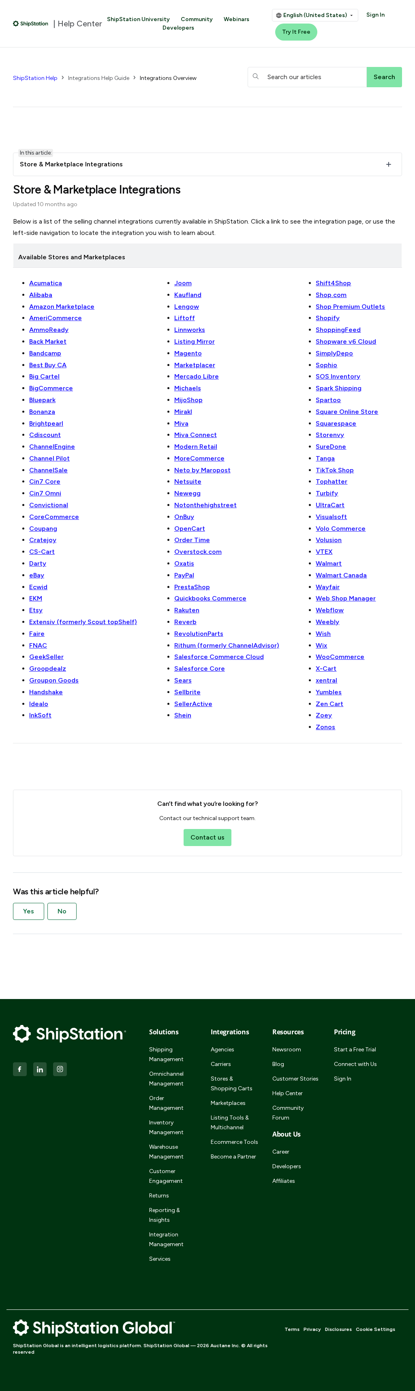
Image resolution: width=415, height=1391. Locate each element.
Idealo (38, 704)
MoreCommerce (199, 458)
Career (280, 1151)
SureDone (331, 446)
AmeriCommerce (55, 318)
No (62, 911)
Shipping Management (166, 1054)
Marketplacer (194, 365)
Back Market (47, 341)
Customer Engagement (166, 1176)
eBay (36, 575)
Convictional (48, 505)
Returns (159, 1195)
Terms (292, 1329)
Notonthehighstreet (205, 505)
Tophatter (331, 481)
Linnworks (189, 330)
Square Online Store (347, 412)
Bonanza (42, 412)
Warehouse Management (166, 1151)
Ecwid (38, 587)
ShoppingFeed (338, 330)
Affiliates (283, 1181)
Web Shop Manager (346, 598)
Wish (323, 633)
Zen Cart (329, 704)
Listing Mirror (194, 341)
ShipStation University (138, 19)
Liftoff (184, 318)
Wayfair (328, 587)
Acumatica (45, 283)
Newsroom (286, 1049)
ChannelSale (48, 470)
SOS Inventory (338, 376)
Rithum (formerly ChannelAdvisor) (226, 645)
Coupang (43, 528)
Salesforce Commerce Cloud (219, 657)
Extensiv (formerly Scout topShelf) (83, 622)
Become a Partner (233, 1156)
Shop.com (331, 295)
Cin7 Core (44, 481)
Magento (188, 353)
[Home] (30, 23)
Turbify (327, 493)
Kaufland (187, 295)
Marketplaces (228, 1103)
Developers (178, 27)
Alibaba (40, 295)
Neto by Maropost (202, 470)
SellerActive (193, 704)
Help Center (287, 1093)
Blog (278, 1064)
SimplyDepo (334, 353)
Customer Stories (295, 1078)
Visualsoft (331, 517)
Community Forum (288, 1113)
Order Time (192, 540)
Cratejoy (42, 540)
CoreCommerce (54, 517)
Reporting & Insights (164, 1215)
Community (197, 19)
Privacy (312, 1329)
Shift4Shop (333, 283)
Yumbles (329, 692)
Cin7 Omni (45, 493)
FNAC (38, 645)
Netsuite (187, 481)
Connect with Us (355, 1064)
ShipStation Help (35, 78)
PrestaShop (192, 587)
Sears (183, 680)
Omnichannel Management (166, 1078)
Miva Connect (195, 435)
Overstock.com (198, 552)
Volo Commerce (341, 528)
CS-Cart (42, 552)
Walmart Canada (341, 575)
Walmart (329, 563)
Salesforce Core (199, 668)
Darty (37, 563)
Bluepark (42, 400)
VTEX (324, 552)
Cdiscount (45, 435)
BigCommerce (51, 388)
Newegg (187, 493)
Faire (37, 633)
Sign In (375, 14)
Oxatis (184, 563)
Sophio (326, 365)
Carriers (221, 1064)
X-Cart (326, 668)
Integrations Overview (168, 78)
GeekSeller (46, 657)
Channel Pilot (49, 458)
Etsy (36, 610)
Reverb (185, 622)
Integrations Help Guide (98, 78)
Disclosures (338, 1329)
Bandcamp (45, 353)
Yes (28, 911)
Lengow (186, 306)
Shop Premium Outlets (350, 306)
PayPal (184, 575)
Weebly (327, 622)
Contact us (207, 837)
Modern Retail (195, 446)
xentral (326, 680)
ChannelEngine (52, 446)
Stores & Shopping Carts (231, 1083)
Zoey (324, 715)
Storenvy (330, 435)
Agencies (222, 1049)
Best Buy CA (47, 365)
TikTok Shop (335, 470)
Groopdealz (47, 668)
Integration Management (166, 1239)
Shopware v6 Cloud (346, 341)
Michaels (187, 388)
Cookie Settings (375, 1329)
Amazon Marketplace (61, 306)
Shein (182, 715)
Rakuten (186, 610)
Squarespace (336, 423)
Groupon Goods (54, 680)
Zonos (325, 727)
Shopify (328, 318)
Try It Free (296, 31)
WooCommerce (340, 657)
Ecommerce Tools (234, 1142)
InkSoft (40, 715)
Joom (183, 283)
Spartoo (328, 400)
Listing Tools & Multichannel (230, 1122)
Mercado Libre (196, 376)
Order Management (166, 1103)
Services (160, 1258)
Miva (181, 423)
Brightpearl (46, 423)
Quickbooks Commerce (210, 598)
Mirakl (183, 412)
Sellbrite (187, 692)
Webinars (236, 19)
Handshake (46, 692)
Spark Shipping (339, 388)
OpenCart (189, 528)
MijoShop (188, 400)
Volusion (329, 540)
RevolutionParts (198, 633)
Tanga (325, 458)
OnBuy (184, 517)
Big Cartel (44, 376)
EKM (35, 598)
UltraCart (330, 505)
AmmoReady (48, 330)
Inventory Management (166, 1127)
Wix (321, 645)
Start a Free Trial (355, 1049)
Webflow (330, 610)
